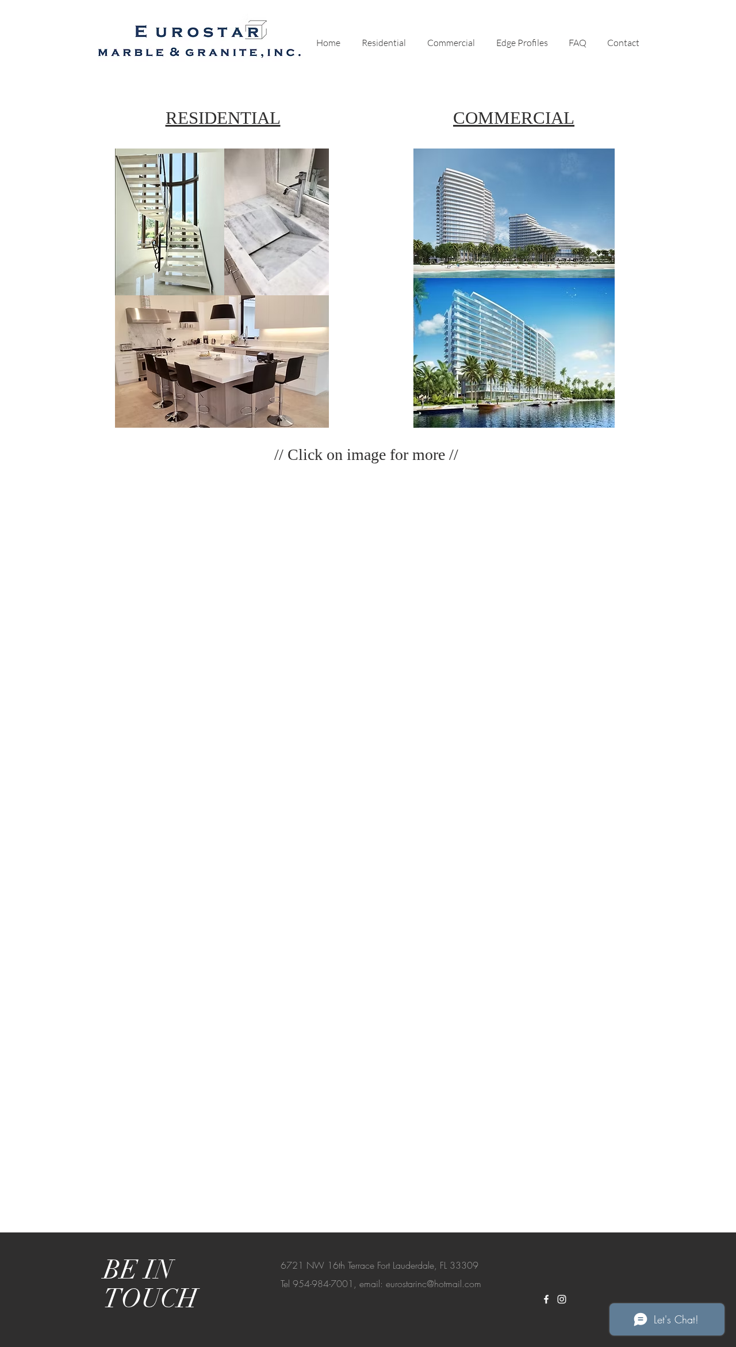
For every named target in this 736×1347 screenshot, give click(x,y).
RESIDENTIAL (223, 118)
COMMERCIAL (513, 118)
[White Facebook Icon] (546, 1299)
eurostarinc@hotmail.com (433, 1283)
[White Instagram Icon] (562, 1299)
